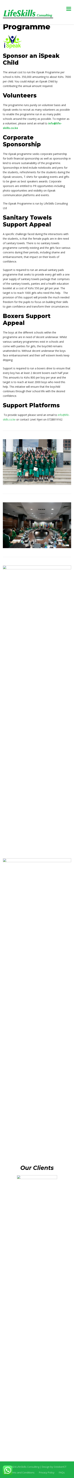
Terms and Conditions (22, 1472)
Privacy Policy (46, 1472)
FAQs (62, 1472)
